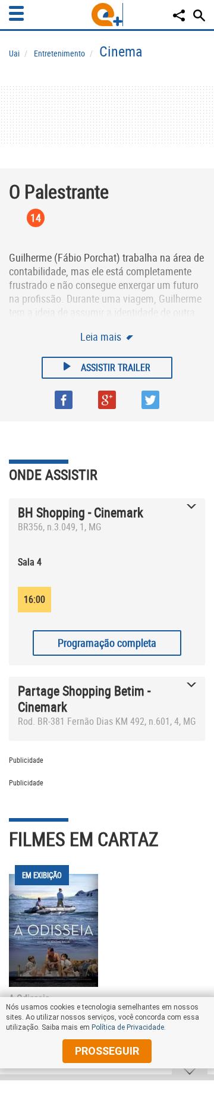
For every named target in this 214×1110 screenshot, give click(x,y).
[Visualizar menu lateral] (16, 13)
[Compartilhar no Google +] (107, 400)
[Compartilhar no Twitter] (150, 400)
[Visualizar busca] (199, 15)
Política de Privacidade (128, 1027)
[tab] (107, 522)
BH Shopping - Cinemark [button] (80, 512)
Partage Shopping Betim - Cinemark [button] (84, 699)
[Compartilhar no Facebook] (64, 400)
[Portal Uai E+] (107, 14)
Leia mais (102, 336)
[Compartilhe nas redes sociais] (179, 15)
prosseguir (107, 1051)
